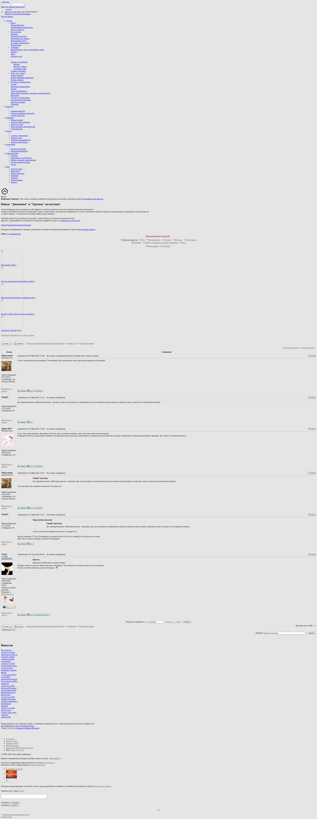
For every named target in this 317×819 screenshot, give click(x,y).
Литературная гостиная (21, 100)
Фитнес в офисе (20, 66)
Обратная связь (12, 746)
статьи (21, 750)
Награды (178, 240)
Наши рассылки (17, 173)
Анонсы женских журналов (22, 113)
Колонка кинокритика (20, 87)
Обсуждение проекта (86, 229)
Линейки (15, 176)
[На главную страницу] (5, 2)
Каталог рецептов (18, 149)
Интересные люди (18, 41)
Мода (13, 23)
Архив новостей (18, 115)
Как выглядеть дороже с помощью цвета (18, 298)
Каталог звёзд (17, 169)
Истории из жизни (19, 36)
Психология (16, 32)
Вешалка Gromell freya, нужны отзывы (17, 335)
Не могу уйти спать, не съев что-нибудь (18, 314)
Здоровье (15, 47)
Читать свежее (7, 16)
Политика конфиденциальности (19, 748)
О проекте (10, 739)
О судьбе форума (13, 234)
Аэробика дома (19, 69)
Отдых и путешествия (20, 98)
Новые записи (17, 120)
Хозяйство (71, 343)
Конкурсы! (15, 171)
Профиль (137, 243)
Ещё (8, 167)
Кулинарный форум (19, 151)
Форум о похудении (19, 142)
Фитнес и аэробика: (19, 62)
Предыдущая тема (290, 348)
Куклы (13, 89)
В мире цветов (17, 75)
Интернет (15, 95)
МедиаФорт (55, 758)
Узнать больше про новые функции (16, 225)
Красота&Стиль (17, 25)
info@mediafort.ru (38, 765)
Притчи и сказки (18, 102)
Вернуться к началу (6, 390)
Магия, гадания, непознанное (23, 160)
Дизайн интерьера (86, 343)
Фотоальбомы (17, 180)
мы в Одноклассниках (24, 726)
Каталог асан (16, 56)
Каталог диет (16, 138)
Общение (10, 118)
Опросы (14, 178)
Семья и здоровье (18, 71)
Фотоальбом (153, 246)
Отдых (14, 84)
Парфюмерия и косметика (22, 27)
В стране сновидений (20, 43)
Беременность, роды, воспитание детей (27, 50)
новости (14, 750)
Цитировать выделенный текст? (16, 815)
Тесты (13, 164)
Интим (14, 52)
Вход (184, 243)
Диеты (9, 131)
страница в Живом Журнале (27, 728)
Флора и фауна (17, 80)
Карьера (14, 34)
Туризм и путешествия (20, 82)
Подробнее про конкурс (93, 199)
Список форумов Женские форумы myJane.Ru (45, 343)
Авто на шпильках (19, 91)
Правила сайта (12, 743)
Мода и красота (17, 30)
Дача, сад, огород (18, 73)
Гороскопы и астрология (21, 158)
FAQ (143, 240)
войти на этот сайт (13, 12)
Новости (9, 107)
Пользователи (17, 129)
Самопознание (12, 153)
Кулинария (10, 144)
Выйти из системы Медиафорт (18, 14)
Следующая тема (307, 348)
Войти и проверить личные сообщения (161, 243)
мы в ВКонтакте (8, 726)
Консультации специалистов (23, 127)
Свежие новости (18, 111)
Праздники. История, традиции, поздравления (30, 93)
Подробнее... (7, 594)
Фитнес (16, 64)
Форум (14, 182)
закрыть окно (6, 817)
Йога (13, 54)
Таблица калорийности (21, 140)
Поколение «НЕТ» (9, 265)
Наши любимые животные (22, 78)
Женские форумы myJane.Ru (158, 236)
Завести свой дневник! (20, 122)
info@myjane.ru (48, 763)
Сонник (14, 156)
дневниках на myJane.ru (70, 221)
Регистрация (191, 240)
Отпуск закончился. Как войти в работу (18, 281)
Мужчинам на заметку (20, 38)
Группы (167, 240)
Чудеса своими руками (20, 162)
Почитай (14, 104)
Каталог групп (17, 124)
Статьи (9, 21)
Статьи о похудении (19, 135)
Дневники (165, 246)
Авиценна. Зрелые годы (11, 330)
